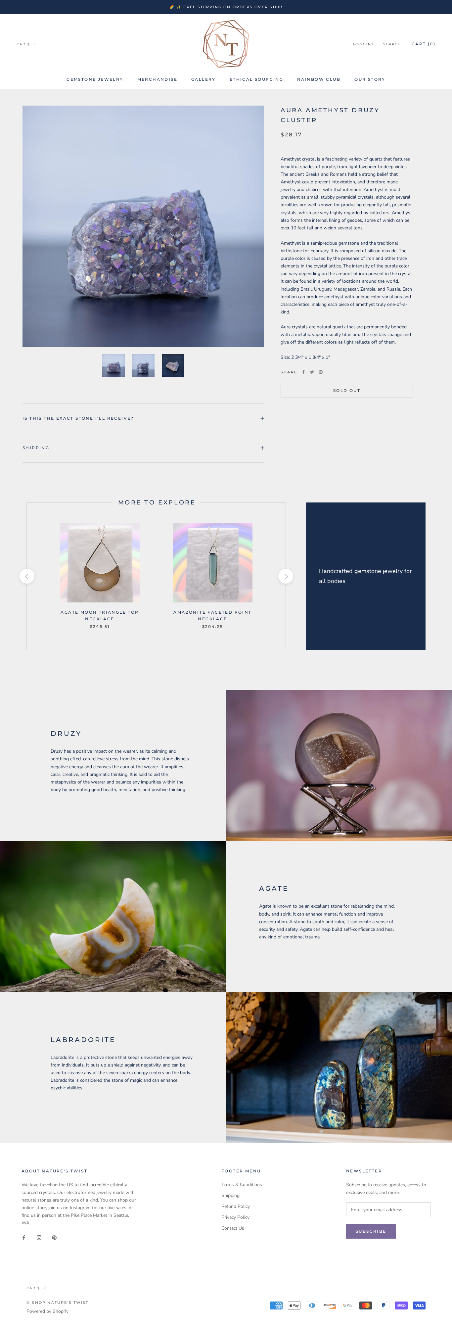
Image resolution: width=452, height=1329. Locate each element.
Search (392, 44)
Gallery (203, 79)
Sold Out (346, 390)
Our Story (369, 79)
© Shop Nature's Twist (57, 1302)
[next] (285, 576)
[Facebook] (303, 372)
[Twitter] (312, 372)
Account (363, 44)
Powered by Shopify (47, 1311)
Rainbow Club (318, 79)
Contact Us (232, 1228)
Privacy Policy (235, 1217)
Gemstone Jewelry (95, 79)
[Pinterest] (321, 372)
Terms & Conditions (241, 1184)
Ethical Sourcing (256, 79)
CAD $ (23, 44)
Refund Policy (235, 1206)
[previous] (26, 576)
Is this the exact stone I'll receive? (78, 418)
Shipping (36, 447)
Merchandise (157, 79)
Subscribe (371, 1231)
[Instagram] (39, 1237)
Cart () (423, 43)
